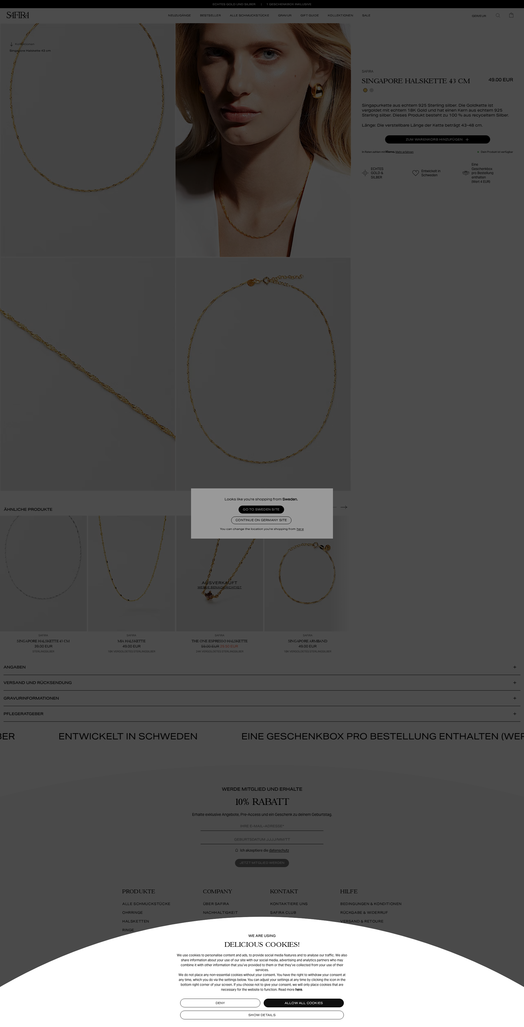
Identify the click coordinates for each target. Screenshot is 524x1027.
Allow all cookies (304, 1003)
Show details (262, 1015)
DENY (220, 1003)
